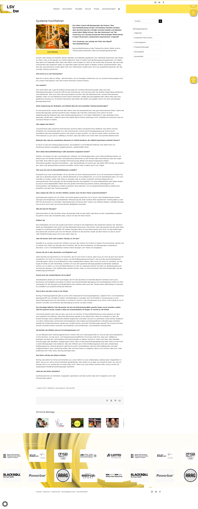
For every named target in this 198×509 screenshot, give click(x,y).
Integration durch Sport (143, 38)
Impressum (46, 492)
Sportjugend (139, 52)
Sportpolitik (70, 388)
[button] (119, 9)
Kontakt (39, 492)
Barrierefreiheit (82, 492)
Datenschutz (56, 492)
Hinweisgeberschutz (69, 492)
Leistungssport (60, 388)
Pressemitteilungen (141, 47)
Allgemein (51, 388)
